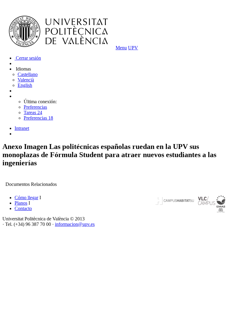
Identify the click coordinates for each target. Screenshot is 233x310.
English (25, 85)
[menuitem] (123, 128)
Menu (121, 47)
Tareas (33, 112)
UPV (133, 47)
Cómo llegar (26, 197)
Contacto (23, 208)
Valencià (26, 79)
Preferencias (35, 107)
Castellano (28, 74)
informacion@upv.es (75, 224)
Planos (21, 203)
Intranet (22, 128)
